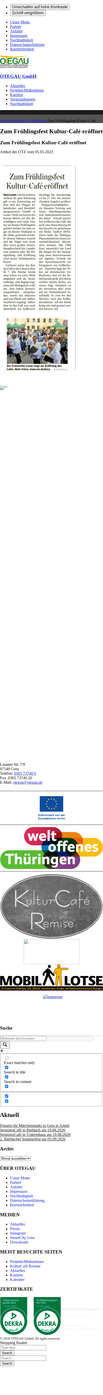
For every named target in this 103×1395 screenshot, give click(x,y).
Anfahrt (16, 1187)
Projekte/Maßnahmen (27, 1261)
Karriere (16, 1275)
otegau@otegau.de (27, 782)
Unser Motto (20, 1178)
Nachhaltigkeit (21, 1196)
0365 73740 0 (25, 773)
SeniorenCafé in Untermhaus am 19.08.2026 (35, 1134)
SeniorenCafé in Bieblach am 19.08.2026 (32, 1130)
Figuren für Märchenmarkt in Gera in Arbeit (34, 1125)
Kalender (17, 1279)
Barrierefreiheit (22, 1205)
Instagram (18, 1233)
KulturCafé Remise (25, 1266)
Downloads (19, 1242)
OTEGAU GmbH (18, 76)
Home (5, 121)
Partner (15, 1182)
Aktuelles (17, 1224)
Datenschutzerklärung (27, 1200)
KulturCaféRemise (32, 121)
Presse (15, 1229)
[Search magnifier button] (5, 1045)
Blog (14, 121)
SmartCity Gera (22, 1238)
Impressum (18, 1191)
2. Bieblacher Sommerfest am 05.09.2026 (33, 1139)
